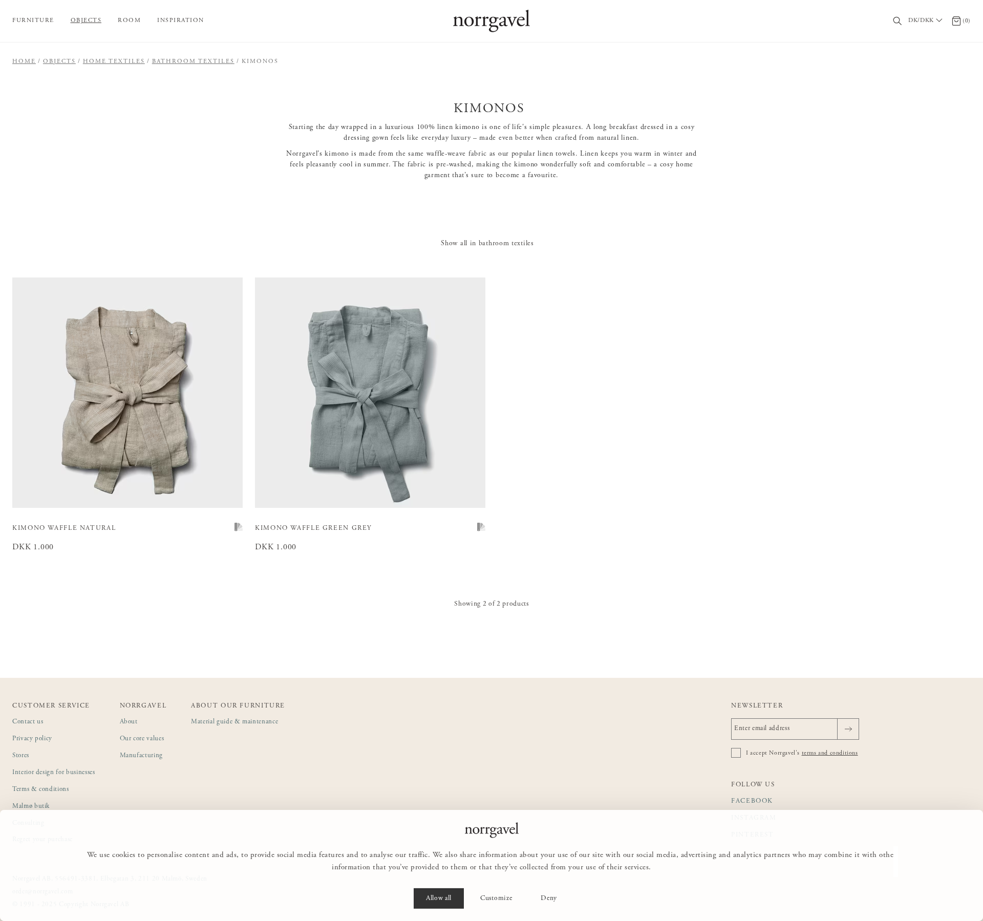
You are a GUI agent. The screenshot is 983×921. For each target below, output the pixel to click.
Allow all (439, 898)
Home (24, 61)
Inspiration (180, 20)
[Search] (897, 21)
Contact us (28, 722)
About (129, 722)
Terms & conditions (40, 789)
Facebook (752, 801)
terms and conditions (830, 753)
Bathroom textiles (193, 61)
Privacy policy (32, 739)
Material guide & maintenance (234, 722)
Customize (496, 898)
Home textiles (114, 61)
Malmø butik (31, 806)
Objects (86, 20)
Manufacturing (141, 756)
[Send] (848, 729)
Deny (549, 898)
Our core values (142, 739)
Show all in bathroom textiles (487, 243)
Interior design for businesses (53, 772)
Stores (20, 756)
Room (129, 20)
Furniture (33, 20)
